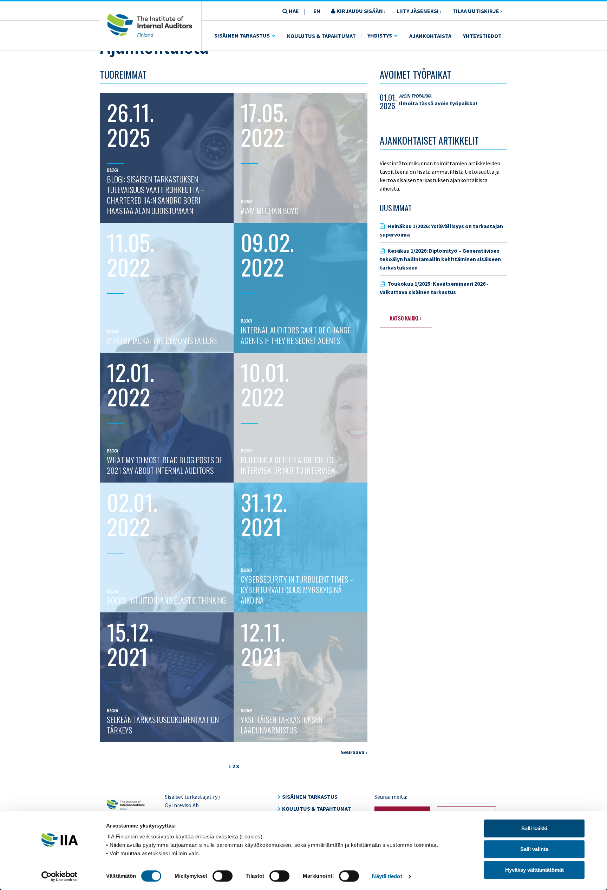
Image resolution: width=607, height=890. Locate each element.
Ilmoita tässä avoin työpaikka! (438, 103)
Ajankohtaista (430, 35)
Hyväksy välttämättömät (534, 870)
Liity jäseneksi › (419, 10)
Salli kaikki (534, 828)
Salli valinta (534, 849)
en (316, 10)
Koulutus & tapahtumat (316, 808)
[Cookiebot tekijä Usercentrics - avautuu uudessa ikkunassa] (59, 876)
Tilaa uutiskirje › (477, 10)
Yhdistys (379, 35)
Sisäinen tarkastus (242, 35)
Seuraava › (354, 752)
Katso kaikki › (406, 318)
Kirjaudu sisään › (360, 10)
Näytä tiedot (387, 876)
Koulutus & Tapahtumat (321, 35)
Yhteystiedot (482, 35)
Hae (293, 10)
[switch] (223, 876)
